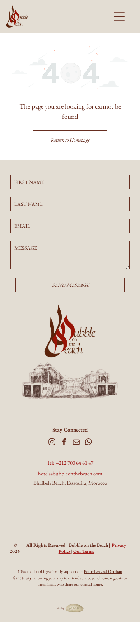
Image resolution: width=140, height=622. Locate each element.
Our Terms (83, 551)
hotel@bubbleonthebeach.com (70, 473)
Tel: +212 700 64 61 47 (70, 462)
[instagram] (52, 443)
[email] (76, 443)
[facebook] (64, 443)
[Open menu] (119, 16)
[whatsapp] (88, 443)
